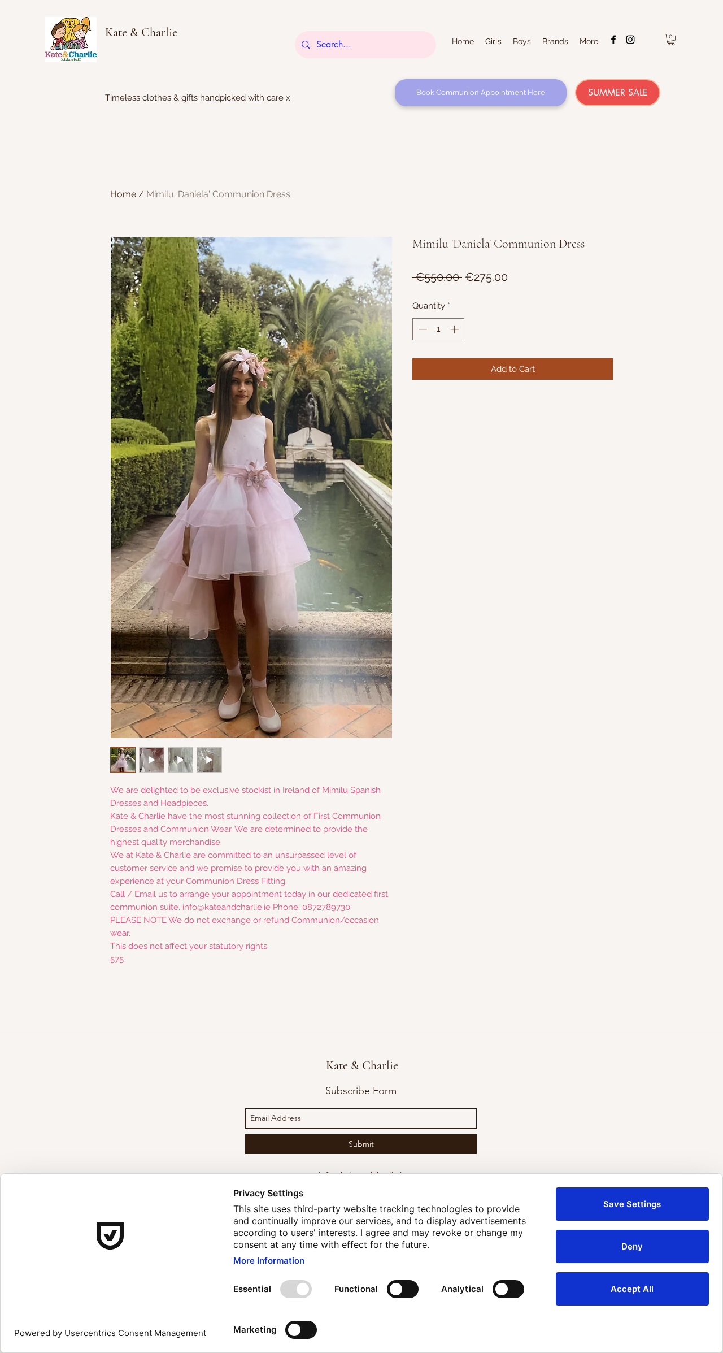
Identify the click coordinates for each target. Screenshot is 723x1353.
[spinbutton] (438, 329)
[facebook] (613, 39)
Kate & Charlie (141, 32)
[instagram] (630, 39)
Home (123, 194)
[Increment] (455, 329)
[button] (671, 39)
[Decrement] (421, 329)
